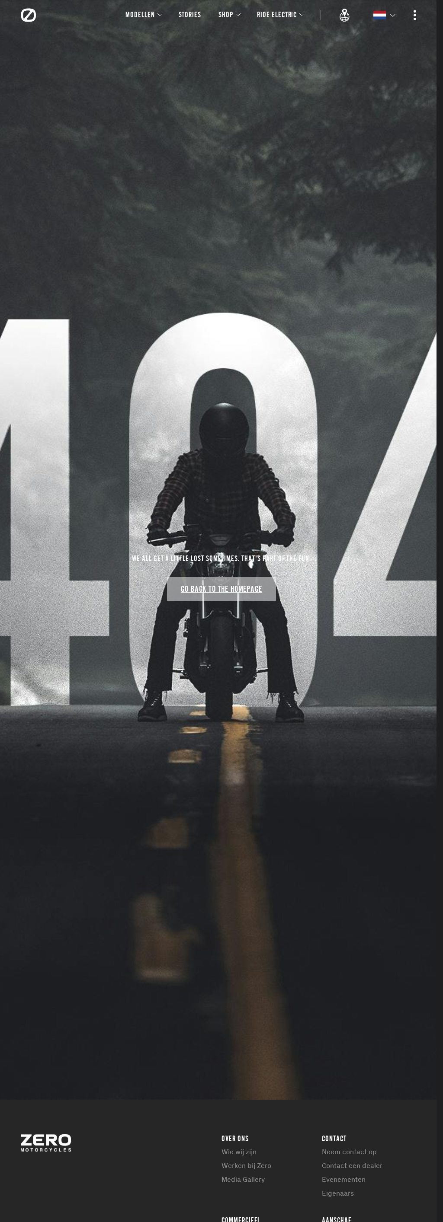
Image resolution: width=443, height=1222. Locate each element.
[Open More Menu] (415, 15)
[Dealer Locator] (344, 15)
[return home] (28, 15)
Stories (190, 14)
